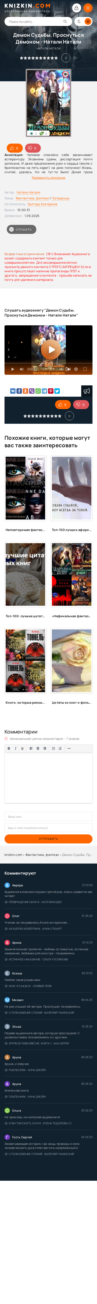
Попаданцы (60, 198)
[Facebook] (19, 391)
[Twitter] (57, 391)
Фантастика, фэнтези (32, 198)
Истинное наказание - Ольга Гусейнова (38, 959)
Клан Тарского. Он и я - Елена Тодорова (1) (40, 1123)
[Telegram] (44, 391)
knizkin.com (13, 854)
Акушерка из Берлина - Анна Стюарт (35, 929)
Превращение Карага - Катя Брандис (35, 902)
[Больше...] (69, 748)
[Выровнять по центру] (38, 748)
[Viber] (32, 391)
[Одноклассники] (25, 391)
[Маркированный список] (53, 748)
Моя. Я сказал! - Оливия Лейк (30, 986)
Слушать (24, 229)
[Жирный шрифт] (8, 748)
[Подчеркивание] (22, 748)
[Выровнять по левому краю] (31, 748)
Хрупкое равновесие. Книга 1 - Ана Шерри (39, 1043)
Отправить (48, 839)
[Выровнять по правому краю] (44, 748)
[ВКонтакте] (13, 391)
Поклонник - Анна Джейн (27, 1070)
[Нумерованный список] (60, 748)
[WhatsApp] (38, 391)
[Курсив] (15, 748)
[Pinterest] (50, 391)
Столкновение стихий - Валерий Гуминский (41, 1013)
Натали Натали (28, 192)
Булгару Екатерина (43, 204)
